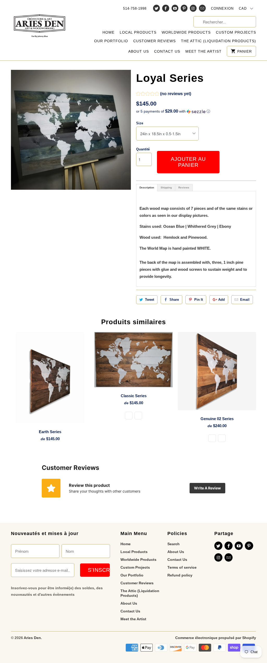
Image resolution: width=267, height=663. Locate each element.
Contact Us (167, 51)
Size (139, 123)
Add (221, 300)
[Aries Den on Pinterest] (184, 8)
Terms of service (182, 567)
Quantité (143, 149)
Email (245, 300)
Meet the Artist (203, 51)
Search (173, 544)
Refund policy (179, 575)
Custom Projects (236, 32)
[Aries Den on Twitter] (156, 8)
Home (108, 32)
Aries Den (32, 638)
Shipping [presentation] (166, 187)
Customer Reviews (154, 41)
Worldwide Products (186, 32)
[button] (163, 94)
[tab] (146, 187)
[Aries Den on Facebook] (165, 8)
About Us (138, 51)
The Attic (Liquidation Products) (218, 41)
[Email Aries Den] (202, 8)
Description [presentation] (146, 187)
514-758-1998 (135, 8)
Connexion (222, 8)
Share (174, 300)
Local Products (138, 32)
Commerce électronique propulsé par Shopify (215, 638)
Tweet (149, 300)
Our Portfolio (111, 41)
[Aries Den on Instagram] (193, 8)
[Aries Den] (39, 22)
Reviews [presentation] (183, 187)
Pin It (198, 300)
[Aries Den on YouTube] (175, 8)
